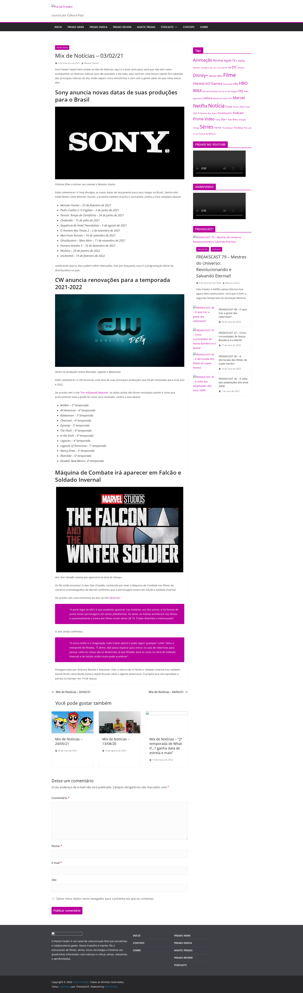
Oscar (228, 106)
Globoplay (227, 84)
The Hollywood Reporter (94, 392)
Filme (229, 74)
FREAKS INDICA (98, 27)
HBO (235, 83)
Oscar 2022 (238, 106)
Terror (217, 127)
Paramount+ (225, 113)
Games (216, 83)
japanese (197, 98)
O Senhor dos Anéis (207, 113)
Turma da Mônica (207, 133)
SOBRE (204, 27)
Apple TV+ (230, 60)
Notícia (216, 105)
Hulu (246, 91)
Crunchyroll (222, 67)
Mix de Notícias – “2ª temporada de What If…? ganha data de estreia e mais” (165, 746)
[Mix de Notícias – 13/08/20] (120, 714)
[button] (175, 27)
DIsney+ (200, 75)
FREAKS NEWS (76, 27)
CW (229, 67)
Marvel (239, 97)
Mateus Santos (91, 63)
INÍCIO (136, 935)
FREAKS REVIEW (122, 27)
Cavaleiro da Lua (208, 67)
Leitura (207, 98)
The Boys (238, 127)
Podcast (238, 113)
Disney (241, 67)
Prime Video (204, 118)
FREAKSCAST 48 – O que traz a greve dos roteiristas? (233, 313)
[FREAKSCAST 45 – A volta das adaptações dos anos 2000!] (204, 385)
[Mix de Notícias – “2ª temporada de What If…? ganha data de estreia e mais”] (167, 714)
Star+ (224, 119)
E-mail (57, 863)
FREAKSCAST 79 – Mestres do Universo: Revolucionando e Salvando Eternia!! (221, 266)
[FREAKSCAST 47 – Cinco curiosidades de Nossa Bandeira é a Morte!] (204, 339)
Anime (218, 60)
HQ (240, 91)
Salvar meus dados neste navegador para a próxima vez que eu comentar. (105, 899)
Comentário (61, 798)
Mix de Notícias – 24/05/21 (68, 741)
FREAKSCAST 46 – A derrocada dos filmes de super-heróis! (233, 360)
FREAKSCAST (201, 84)
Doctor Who (216, 76)
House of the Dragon (228, 91)
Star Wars (233, 119)
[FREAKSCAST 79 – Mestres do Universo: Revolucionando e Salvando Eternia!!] (222, 239)
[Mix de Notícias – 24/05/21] (72, 714)
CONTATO (188, 27)
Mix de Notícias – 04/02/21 (166, 692)
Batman (196, 67)
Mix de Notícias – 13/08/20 (116, 741)
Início (58, 27)
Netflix (200, 105)
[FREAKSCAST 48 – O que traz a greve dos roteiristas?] (204, 315)
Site (54, 880)
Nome (57, 846)
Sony (217, 119)
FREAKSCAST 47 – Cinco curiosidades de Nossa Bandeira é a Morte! (232, 336)
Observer (114, 597)
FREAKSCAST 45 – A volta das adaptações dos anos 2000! (233, 382)
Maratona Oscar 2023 (222, 98)
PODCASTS (167, 27)
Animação (202, 60)
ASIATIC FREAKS (146, 27)
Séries (206, 126)
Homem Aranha (210, 91)
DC (234, 67)
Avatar (241, 60)
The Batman (227, 128)
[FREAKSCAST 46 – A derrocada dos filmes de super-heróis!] (204, 362)
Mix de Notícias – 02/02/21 (73, 692)
